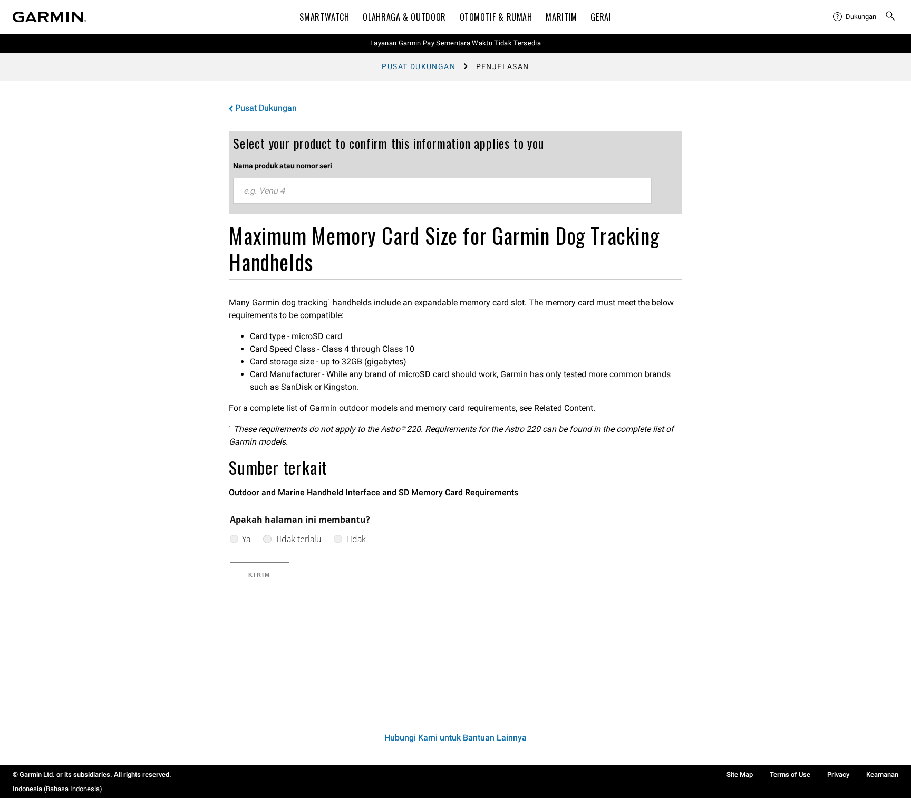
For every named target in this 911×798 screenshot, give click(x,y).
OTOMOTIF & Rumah (496, 17)
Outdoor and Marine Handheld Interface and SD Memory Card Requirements (373, 492)
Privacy (838, 774)
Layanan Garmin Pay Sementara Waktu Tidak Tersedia (455, 43)
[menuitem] (854, 17)
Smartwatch (324, 17)
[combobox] (442, 191)
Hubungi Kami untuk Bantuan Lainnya (455, 738)
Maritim (561, 17)
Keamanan (882, 774)
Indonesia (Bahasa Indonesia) (57, 789)
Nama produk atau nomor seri (282, 165)
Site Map (739, 774)
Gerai (600, 17)
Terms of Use (790, 774)
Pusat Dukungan (419, 66)
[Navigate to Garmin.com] (49, 17)
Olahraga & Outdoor (404, 17)
